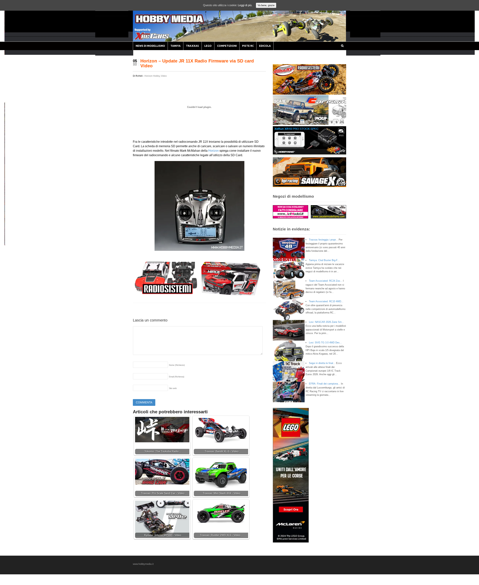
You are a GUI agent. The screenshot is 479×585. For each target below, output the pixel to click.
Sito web (173, 388)
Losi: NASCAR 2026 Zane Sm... (326, 322)
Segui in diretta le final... (322, 363)
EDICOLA (265, 45)
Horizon (213, 150)
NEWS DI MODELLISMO (150, 45)
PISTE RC (248, 45)
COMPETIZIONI (227, 45)
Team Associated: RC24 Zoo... (325, 280)
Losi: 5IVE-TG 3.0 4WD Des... (325, 342)
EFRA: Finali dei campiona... (324, 383)
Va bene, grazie (266, 5)
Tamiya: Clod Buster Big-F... (324, 260)
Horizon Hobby (152, 76)
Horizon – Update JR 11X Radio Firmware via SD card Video (197, 63)
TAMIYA (175, 45)
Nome (177, 365)
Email (176, 377)
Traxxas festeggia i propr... (323, 239)
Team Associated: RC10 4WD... (326, 301)
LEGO (208, 45)
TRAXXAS (192, 45)
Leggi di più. (245, 5)
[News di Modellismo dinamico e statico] (176, 22)
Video (164, 76)
